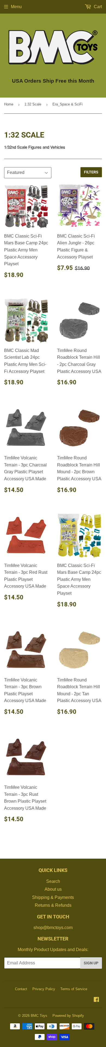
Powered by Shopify (68, 1016)
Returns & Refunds (53, 905)
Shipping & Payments (53, 897)
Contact (21, 989)
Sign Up (91, 963)
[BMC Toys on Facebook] (96, 1000)
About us (53, 889)
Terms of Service (73, 989)
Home (8, 104)
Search (53, 881)
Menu (16, 6)
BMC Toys (39, 1016)
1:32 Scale (32, 104)
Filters (91, 172)
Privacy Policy (43, 989)
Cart (97, 6)
